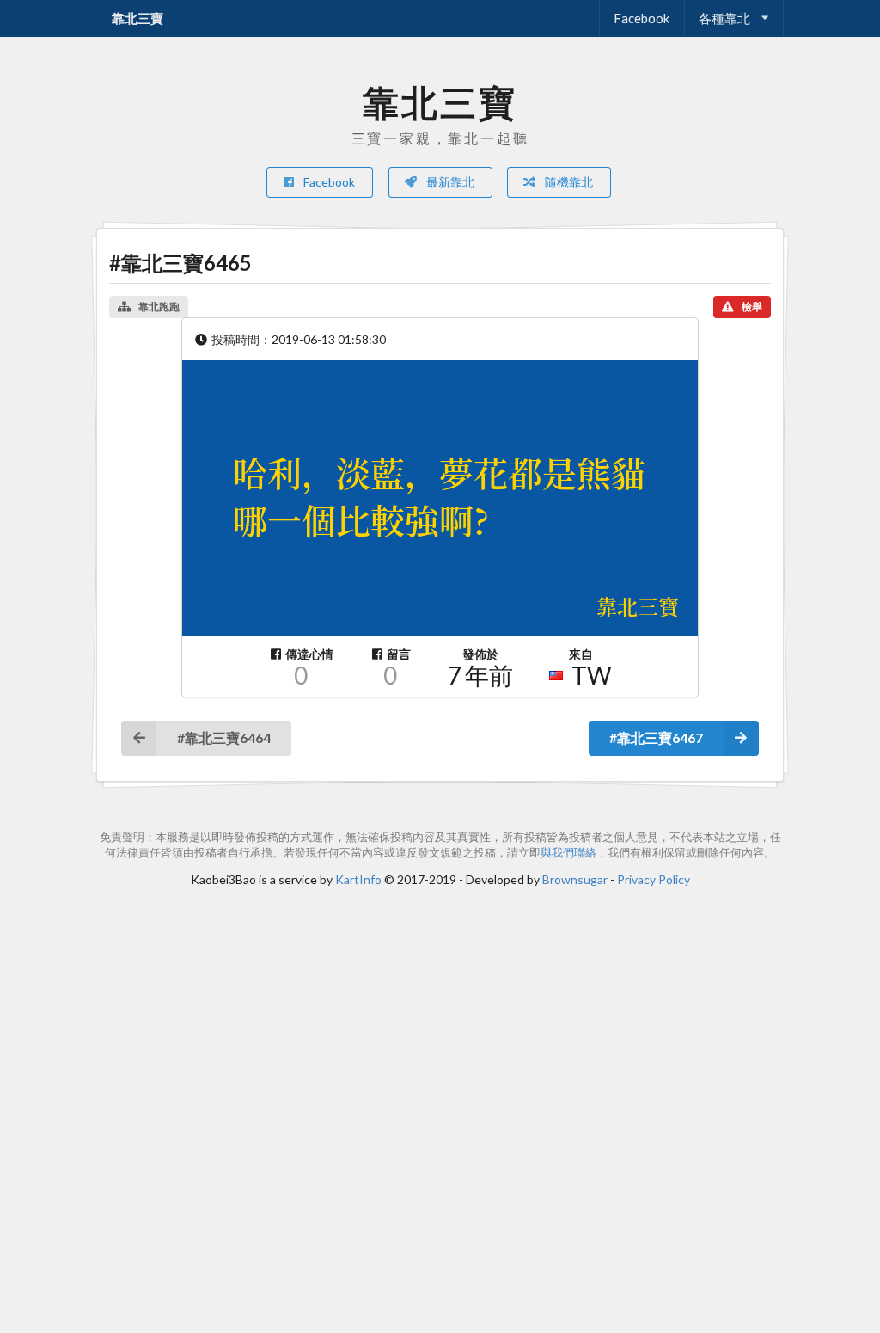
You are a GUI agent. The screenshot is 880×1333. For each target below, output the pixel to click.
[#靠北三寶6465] (440, 498)
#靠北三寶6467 (656, 737)
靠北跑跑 (159, 306)
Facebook (641, 18)
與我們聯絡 (568, 852)
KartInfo (358, 879)
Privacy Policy (653, 879)
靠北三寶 (137, 18)
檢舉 (752, 306)
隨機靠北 (567, 182)
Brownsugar (575, 879)
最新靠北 (449, 182)
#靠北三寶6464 (224, 737)
